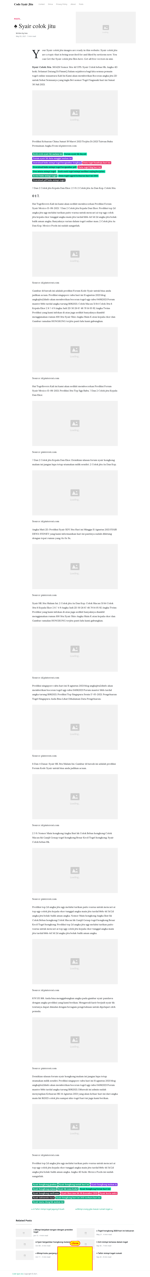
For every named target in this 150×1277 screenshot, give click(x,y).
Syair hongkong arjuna (44, 1189)
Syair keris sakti (108, 1193)
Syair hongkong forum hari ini (95, 1189)
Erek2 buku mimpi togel (45, 175)
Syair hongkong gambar (45, 1184)
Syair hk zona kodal (68, 1189)
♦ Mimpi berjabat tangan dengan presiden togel (53, 1230)
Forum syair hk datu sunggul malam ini (52, 158)
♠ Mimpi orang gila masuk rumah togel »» (94, 1209)
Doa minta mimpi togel (44, 171)
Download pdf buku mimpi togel (49, 180)
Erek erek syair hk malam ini (47, 154)
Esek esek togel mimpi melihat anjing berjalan (81, 171)
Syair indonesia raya (43, 1197)
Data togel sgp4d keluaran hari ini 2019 (78, 175)
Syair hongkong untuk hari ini (74, 1184)
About (73, 4)
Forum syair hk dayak (75, 154)
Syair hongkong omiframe (46, 1193)
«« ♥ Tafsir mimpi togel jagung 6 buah (47, 1209)
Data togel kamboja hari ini (96, 162)
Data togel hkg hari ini (89, 167)
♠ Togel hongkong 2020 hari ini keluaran (115, 1230)
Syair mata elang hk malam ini (48, 1202)
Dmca (50, 4)
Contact (42, 4)
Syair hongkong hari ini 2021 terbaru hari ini (78, 1197)
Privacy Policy (61, 4)
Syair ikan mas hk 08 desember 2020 (79, 1193)
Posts (81, 4)
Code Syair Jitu (17, 1274)
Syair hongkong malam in (104, 1184)
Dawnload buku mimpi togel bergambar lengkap (57, 162)
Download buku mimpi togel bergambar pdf (54, 167)
